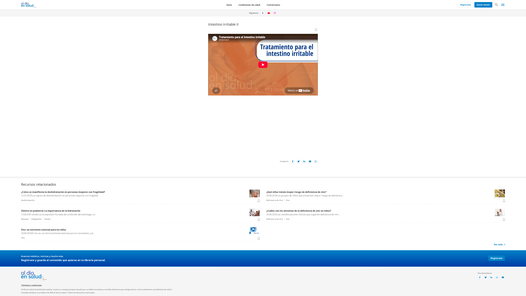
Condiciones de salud (249, 4)
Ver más (498, 244)
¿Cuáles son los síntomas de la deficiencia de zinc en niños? (298, 210)
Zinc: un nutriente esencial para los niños (43, 229)
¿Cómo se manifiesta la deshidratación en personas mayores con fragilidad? (63, 191)
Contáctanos (273, 4)
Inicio (229, 4)
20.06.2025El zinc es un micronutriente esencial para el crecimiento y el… (58, 233)
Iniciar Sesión (483, 4)
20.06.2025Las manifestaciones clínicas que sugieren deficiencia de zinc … (303, 214)
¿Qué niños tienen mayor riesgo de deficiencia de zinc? (296, 191)
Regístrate (465, 4)
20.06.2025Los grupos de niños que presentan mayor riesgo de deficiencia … (305, 195)
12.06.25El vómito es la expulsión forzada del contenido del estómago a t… (59, 214)
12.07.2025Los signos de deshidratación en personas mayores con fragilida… (60, 195)
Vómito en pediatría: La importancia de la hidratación (50, 210)
